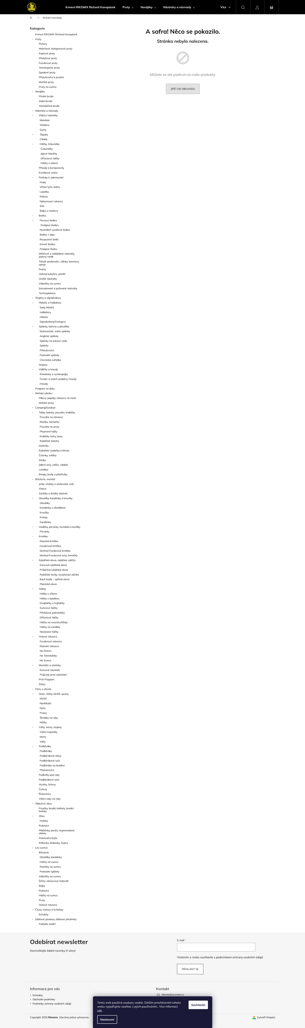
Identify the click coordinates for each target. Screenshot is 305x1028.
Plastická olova (48, 584)
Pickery (43, 43)
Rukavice (44, 825)
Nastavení (107, 1019)
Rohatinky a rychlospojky (54, 374)
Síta (42, 206)
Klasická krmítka (49, 541)
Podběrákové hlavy (50, 755)
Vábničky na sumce (50, 283)
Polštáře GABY (47, 924)
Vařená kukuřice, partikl (52, 274)
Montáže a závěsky (50, 665)
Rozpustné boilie (49, 239)
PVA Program (46, 679)
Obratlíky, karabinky (51, 857)
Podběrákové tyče (50, 760)
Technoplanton (47, 293)
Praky (43, 182)
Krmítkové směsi (48, 172)
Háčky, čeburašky (49, 144)
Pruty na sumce (48, 86)
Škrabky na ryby (49, 717)
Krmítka (43, 536)
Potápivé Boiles (48, 249)
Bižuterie (44, 852)
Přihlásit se (190, 969)
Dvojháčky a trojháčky (52, 603)
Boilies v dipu (47, 234)
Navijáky (40, 91)
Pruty (38, 39)
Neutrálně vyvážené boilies (55, 229)
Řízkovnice (45, 794)
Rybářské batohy (49, 441)
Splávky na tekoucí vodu (53, 340)
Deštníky (44, 445)
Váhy (43, 741)
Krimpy (44, 517)
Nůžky (43, 722)
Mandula (44, 120)
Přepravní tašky (48, 431)
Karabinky (45, 522)
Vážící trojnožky (49, 732)
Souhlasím (198, 1005)
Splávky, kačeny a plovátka (54, 326)
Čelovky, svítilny (47, 455)
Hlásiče (44, 317)
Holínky (44, 820)
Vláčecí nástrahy (48, 115)
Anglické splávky (49, 336)
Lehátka (43, 469)
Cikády (43, 139)
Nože (43, 708)
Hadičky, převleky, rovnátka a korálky (59, 527)
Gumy (43, 129)
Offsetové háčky (50, 158)
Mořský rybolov (43, 393)
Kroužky (44, 512)
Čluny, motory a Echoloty (49, 909)
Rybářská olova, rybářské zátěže (57, 560)
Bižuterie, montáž (45, 479)
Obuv (42, 816)
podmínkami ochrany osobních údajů (239, 957)
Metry (43, 736)
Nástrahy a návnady (46, 110)
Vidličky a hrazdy (48, 369)
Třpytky (44, 134)
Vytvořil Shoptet (266, 1017)
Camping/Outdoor (45, 407)
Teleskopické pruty (49, 67)
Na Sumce (45, 660)
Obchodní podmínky (44, 999)
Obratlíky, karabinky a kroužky (55, 498)
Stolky (42, 460)
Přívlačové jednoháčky (52, 612)
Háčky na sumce (49, 862)
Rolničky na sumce (50, 866)
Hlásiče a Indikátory (50, 302)
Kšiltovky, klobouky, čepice (53, 842)
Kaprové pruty (47, 53)
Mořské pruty (46, 82)
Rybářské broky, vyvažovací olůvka (59, 574)
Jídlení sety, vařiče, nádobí (53, 464)
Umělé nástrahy (48, 278)
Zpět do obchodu (183, 88)
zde (99, 1010)
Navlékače (45, 703)
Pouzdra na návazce (51, 417)
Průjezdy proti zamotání (53, 674)
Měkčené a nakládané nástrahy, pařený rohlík (57, 255)
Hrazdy (44, 383)
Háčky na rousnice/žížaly (53, 622)
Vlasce (42, 488)
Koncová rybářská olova (53, 565)
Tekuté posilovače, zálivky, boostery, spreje (59, 263)
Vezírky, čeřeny (47, 784)
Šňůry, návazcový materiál (53, 881)
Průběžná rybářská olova (54, 569)
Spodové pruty (47, 72)
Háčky (42, 588)
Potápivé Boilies (50, 225)
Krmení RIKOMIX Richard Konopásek (56, 34)
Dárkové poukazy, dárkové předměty (56, 919)
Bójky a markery (49, 210)
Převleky (44, 531)
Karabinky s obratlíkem (53, 507)
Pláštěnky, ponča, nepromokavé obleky (57, 832)
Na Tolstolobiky (48, 655)
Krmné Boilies (47, 244)
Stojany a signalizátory (48, 297)
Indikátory (45, 312)
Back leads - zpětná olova (54, 579)
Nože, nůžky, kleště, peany (54, 693)
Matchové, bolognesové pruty (55, 48)
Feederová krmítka (50, 546)
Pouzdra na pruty (49, 426)
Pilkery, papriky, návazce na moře (57, 398)
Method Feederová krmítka (55, 550)
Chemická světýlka (50, 360)
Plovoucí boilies (48, 220)
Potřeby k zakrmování (51, 177)
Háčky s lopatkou (49, 598)
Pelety (42, 269)
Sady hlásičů (47, 307)
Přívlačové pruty (48, 58)
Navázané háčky (49, 631)
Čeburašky (47, 148)
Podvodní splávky (49, 355)
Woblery (44, 125)
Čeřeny (43, 789)
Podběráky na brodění (52, 765)
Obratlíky (45, 503)
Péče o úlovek (43, 689)
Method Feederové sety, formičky (58, 555)
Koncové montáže (50, 670)
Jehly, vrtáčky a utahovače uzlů (56, 484)
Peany (43, 713)
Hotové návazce (48, 636)
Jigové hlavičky (49, 153)
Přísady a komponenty (51, 167)
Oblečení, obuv (43, 803)
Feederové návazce (51, 641)
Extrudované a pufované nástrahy (58, 288)
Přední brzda (46, 96)
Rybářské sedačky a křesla (54, 450)
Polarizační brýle (48, 838)
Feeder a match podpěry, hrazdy (58, 379)
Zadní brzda (45, 101)
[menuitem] (90, 7)
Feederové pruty (48, 63)
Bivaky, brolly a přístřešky (53, 474)
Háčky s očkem (48, 593)
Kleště (43, 698)
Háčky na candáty (50, 627)
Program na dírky (45, 388)
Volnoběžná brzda (49, 106)
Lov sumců (41, 847)
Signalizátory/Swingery (53, 321)
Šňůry (42, 684)
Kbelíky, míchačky (49, 421)
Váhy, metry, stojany (50, 727)
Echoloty (43, 914)
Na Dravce (46, 650)
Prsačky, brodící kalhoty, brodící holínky (56, 810)
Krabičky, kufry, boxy (51, 436)
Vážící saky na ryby (50, 798)
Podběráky (45, 746)
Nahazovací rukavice (51, 201)
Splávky (44, 345)
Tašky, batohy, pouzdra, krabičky (57, 412)
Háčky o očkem (49, 163)
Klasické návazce (49, 646)
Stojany (43, 364)
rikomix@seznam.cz (172, 994)
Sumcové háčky (49, 608)
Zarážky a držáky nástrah (53, 493)
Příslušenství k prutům (51, 77)
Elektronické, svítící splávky (55, 331)
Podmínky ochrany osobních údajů (52, 1003)
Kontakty (38, 995)
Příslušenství (47, 350)
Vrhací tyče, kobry (50, 187)
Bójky (42, 885)
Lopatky (44, 191)
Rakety (44, 196)
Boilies (42, 215)
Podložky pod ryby (49, 774)
